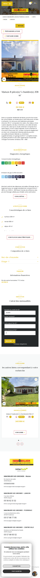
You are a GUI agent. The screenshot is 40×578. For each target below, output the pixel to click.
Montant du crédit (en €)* (12, 309)
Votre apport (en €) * (10, 323)
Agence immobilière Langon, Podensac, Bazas (16, 17)
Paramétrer (16, 566)
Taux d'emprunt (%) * (10, 330)
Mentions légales (34, 567)
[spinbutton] (20, 333)
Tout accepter (16, 571)
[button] (21, 443)
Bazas (5, 19)
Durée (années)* (9, 316)
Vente (34, 16)
